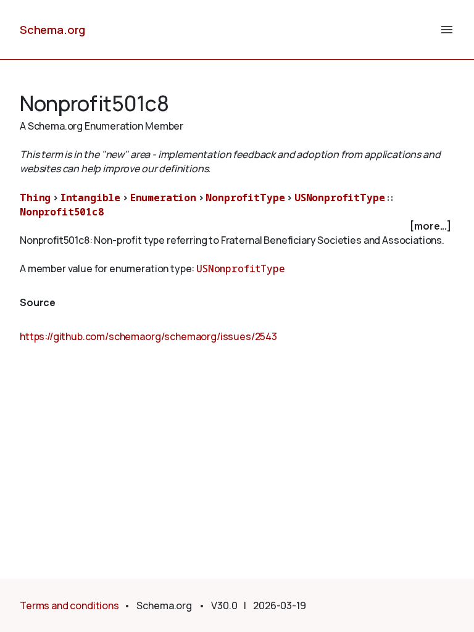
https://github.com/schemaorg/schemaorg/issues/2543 (148, 336)
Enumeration (163, 197)
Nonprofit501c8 (62, 211)
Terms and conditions (69, 605)
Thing (35, 197)
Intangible (90, 197)
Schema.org (52, 29)
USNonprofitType (339, 197)
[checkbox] (237, 226)
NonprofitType (245, 197)
